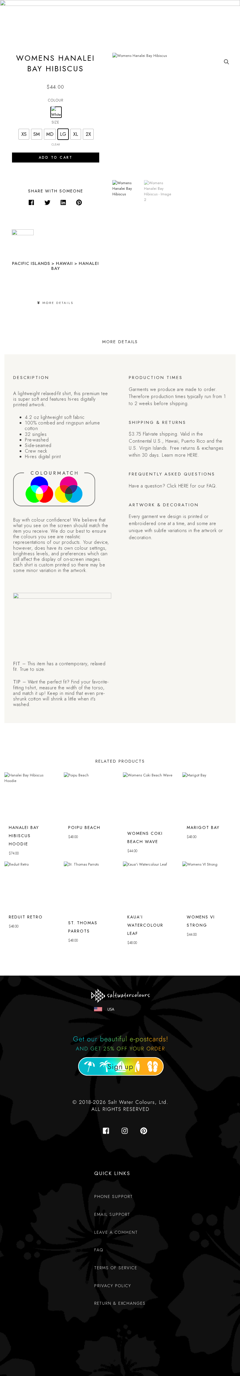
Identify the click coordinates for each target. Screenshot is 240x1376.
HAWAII (64, 263)
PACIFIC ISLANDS (31, 263)
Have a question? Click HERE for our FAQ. (173, 486)
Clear (56, 145)
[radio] (56, 112)
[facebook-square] (107, 1131)
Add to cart (56, 157)
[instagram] (126, 1131)
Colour (55, 100)
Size (55, 122)
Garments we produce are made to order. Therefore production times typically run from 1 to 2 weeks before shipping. (177, 396)
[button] (31, 203)
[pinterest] (145, 1131)
